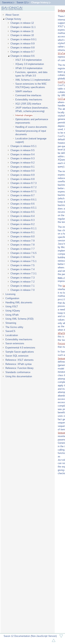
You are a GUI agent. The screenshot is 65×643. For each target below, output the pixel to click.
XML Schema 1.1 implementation (32, 79)
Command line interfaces (28, 95)
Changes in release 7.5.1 (23, 261)
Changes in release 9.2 (22, 162)
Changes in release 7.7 (22, 248)
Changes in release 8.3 (22, 220)
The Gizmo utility (14, 327)
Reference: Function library (19, 368)
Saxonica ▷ (8, 2)
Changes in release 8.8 (22, 179)
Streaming (10, 323)
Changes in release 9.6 (22, 56)
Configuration (12, 298)
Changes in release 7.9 (22, 240)
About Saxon (12, 14)
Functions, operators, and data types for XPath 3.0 (31, 74)
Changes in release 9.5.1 (23, 146)
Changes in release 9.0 (22, 170)
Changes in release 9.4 (22, 154)
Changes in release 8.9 (22, 175)
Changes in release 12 (22, 23)
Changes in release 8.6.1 (23, 199)
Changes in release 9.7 (22, 51)
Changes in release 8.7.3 (23, 183)
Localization (11, 335)
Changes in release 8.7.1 (23, 191)
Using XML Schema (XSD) (19, 318)
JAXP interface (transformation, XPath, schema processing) (31, 109)
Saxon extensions (14, 343)
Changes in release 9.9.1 (23, 39)
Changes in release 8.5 (22, 212)
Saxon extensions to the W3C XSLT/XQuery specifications (31, 85)
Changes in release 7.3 (22, 277)
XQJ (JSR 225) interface (28, 103)
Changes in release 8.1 (22, 232)
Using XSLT (11, 306)
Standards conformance (17, 372)
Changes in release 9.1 (22, 166)
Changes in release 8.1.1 (23, 228)
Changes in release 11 (22, 31)
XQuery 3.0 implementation (29, 64)
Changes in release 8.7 (22, 195)
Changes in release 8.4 (22, 216)
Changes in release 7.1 (22, 285)
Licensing (10, 294)
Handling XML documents (18, 302)
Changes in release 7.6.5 (23, 253)
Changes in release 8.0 (22, 236)
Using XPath (12, 314)
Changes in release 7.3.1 (23, 273)
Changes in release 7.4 (22, 269)
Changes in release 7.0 (22, 290)
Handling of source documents (31, 127)
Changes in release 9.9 (22, 43)
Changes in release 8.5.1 (23, 207)
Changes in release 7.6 (22, 257)
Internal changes (24, 115)
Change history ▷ (41, 2)
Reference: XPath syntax (18, 364)
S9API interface (23, 91)
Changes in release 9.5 (22, 150)
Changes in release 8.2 (22, 224)
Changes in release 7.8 (22, 244)
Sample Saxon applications (19, 351)
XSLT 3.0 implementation (28, 60)
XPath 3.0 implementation (28, 68)
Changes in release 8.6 (22, 203)
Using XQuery (12, 310)
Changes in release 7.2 (22, 281)
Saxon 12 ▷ (23, 2)
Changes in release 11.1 (23, 27)
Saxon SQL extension (16, 355)
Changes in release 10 (22, 35)
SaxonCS (10, 331)
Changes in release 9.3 (22, 158)
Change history (13, 19)
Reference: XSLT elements (19, 360)
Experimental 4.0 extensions (20, 347)
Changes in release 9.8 (22, 47)
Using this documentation (18, 376)
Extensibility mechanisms (28, 99)
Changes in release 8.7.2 (23, 187)
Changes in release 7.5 (22, 265)
